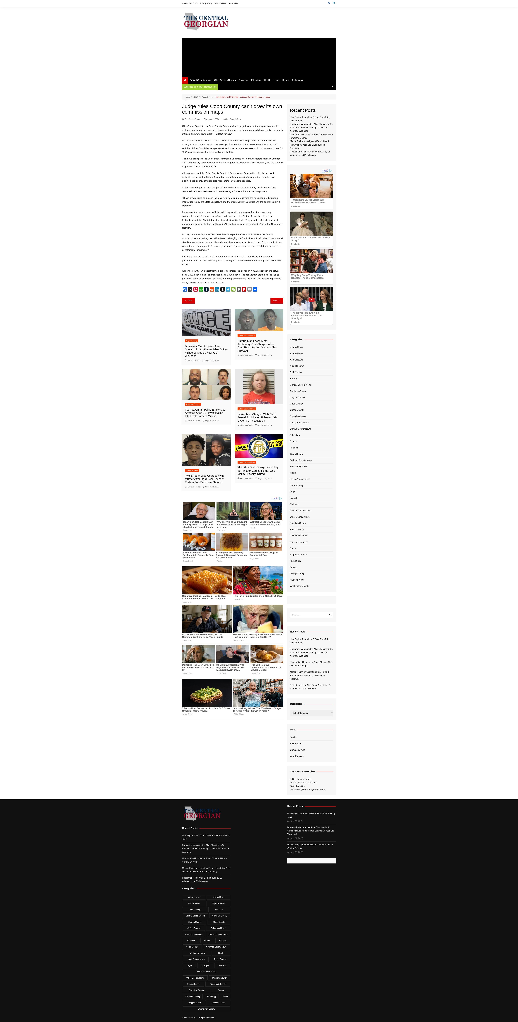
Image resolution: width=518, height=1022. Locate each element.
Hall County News (298, 466)
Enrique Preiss (194, 360)
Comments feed (297, 750)
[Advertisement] (259, 57)
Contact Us (233, 3)
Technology (297, 80)
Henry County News (299, 479)
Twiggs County (297, 573)
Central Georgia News (200, 80)
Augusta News (297, 366)
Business (243, 80)
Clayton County (297, 397)
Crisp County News (299, 422)
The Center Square (193, 119)
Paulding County (298, 523)
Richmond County (298, 536)
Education (256, 80)
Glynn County (191, 341)
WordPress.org (297, 756)
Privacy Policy (206, 3)
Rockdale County (298, 542)
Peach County (297, 529)
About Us (193, 3)
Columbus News (298, 416)
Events (293, 441)
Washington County (299, 586)
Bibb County (296, 372)
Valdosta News (192, 470)
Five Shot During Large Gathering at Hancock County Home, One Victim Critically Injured (258, 470)
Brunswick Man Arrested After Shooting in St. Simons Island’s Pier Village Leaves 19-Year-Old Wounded (311, 127)
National (294, 504)
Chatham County (192, 404)
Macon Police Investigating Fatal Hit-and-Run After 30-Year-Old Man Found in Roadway (309, 144)
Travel (293, 567)
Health (267, 80)
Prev (190, 300)
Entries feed (295, 743)
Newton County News (300, 510)
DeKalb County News (300, 429)
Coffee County (297, 410)
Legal (276, 80)
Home (185, 3)
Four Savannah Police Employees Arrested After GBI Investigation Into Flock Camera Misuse (205, 413)
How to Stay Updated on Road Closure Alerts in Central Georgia (311, 664)
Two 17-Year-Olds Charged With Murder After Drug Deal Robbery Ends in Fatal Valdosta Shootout (204, 479)
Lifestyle (294, 498)
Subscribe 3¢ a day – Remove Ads (200, 87)
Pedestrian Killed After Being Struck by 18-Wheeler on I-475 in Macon (310, 687)
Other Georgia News (224, 80)
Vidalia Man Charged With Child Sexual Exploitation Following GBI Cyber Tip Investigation (258, 417)
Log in (293, 737)
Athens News (296, 353)
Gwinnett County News (301, 460)
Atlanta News (296, 360)
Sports (285, 80)
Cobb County (296, 404)
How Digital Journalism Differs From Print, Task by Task (310, 641)
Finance (294, 448)
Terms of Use (220, 3)
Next (275, 300)
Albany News (296, 347)
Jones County (296, 485)
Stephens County (298, 554)
